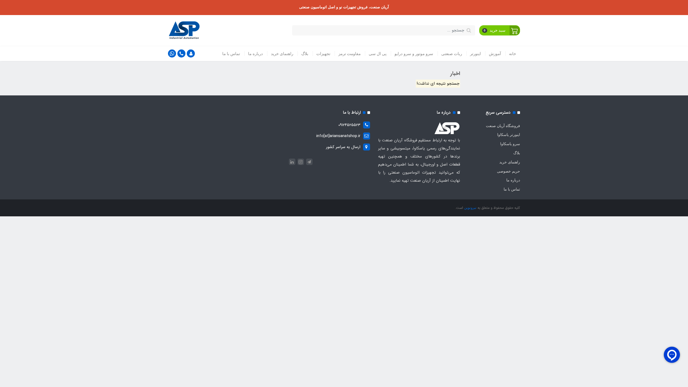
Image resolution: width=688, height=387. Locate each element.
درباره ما (255, 53)
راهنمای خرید (282, 53)
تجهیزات (323, 53)
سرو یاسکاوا (510, 144)
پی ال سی (377, 53)
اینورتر (475, 53)
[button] (499, 30)
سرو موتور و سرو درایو (414, 53)
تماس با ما (231, 53)
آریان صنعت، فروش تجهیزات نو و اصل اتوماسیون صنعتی (344, 7)
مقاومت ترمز (349, 53)
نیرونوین (469, 208)
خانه (512, 53)
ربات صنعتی (451, 53)
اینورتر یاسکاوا (508, 134)
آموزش (495, 53)
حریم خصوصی (508, 171)
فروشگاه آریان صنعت (503, 126)
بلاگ (304, 53)
